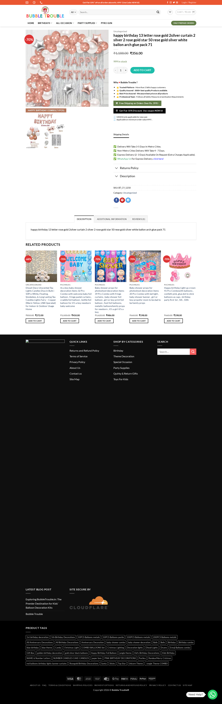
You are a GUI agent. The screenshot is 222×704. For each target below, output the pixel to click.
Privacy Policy (77, 361)
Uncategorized (120, 31)
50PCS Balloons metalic (89, 637)
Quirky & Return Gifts (125, 373)
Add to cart (142, 70)
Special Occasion (122, 361)
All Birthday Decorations (67, 642)
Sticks (112, 663)
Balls (155, 642)
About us (35, 685)
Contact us (76, 373)
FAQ (44, 685)
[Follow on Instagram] (171, 2)
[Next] (195, 289)
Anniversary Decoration (92, 642)
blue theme (47, 647)
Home (31, 23)
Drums (164, 647)
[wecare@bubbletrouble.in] (27, 2)
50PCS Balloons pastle (113, 637)
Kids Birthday (168, 653)
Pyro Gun (106, 23)
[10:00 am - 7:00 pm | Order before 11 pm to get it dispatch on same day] (34, 2)
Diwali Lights (152, 647)
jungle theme (125, 653)
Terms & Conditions (59, 685)
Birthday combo (186, 642)
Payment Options (104, 685)
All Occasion (64, 23)
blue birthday (33, 647)
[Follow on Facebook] (168, 2)
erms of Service (79, 356)
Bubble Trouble (34, 613)
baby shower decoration (139, 642)
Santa (104, 663)
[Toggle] (116, 168)
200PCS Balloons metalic (164, 637)
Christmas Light (71, 647)
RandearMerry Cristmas (160, 658)
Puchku (142, 658)
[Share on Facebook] (116, 200)
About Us (75, 367)
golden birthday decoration (49, 653)
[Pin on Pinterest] (122, 200)
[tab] (121, 134)
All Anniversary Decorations (40, 642)
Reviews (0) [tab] (138, 219)
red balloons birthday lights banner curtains (47, 663)
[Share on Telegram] (128, 200)
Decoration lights (135, 647)
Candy (58, 647)
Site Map (74, 379)
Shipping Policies (82, 685)
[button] (186, 12)
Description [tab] (84, 219)
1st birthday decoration (37, 637)
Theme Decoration (123, 356)
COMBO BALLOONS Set (93, 647)
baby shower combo (116, 642)
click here (158, 158)
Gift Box (30, 653)
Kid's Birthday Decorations (146, 653)
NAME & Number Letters (38, 658)
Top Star (122, 663)
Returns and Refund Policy (84, 350)
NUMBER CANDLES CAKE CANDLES (71, 658)
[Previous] (25, 289)
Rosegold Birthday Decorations (84, 663)
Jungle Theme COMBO (157, 663)
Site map (187, 685)
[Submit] (158, 12)
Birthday (118, 350)
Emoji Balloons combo (180, 647)
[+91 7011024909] (41, 2)
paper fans (97, 658)
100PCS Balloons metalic (138, 637)
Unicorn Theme (136, 663)
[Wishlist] (170, 12)
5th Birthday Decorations (63, 637)
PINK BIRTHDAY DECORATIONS (120, 658)
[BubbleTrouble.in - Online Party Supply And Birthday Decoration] (45, 12)
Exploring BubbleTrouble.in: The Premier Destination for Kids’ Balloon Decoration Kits (43, 603)
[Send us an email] (177, 2)
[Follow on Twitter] (174, 2)
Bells (163, 642)
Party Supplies (86, 23)
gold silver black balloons (76, 653)
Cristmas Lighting (116, 647)
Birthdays (44, 23)
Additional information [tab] (112, 219)
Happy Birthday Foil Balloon (104, 653)
